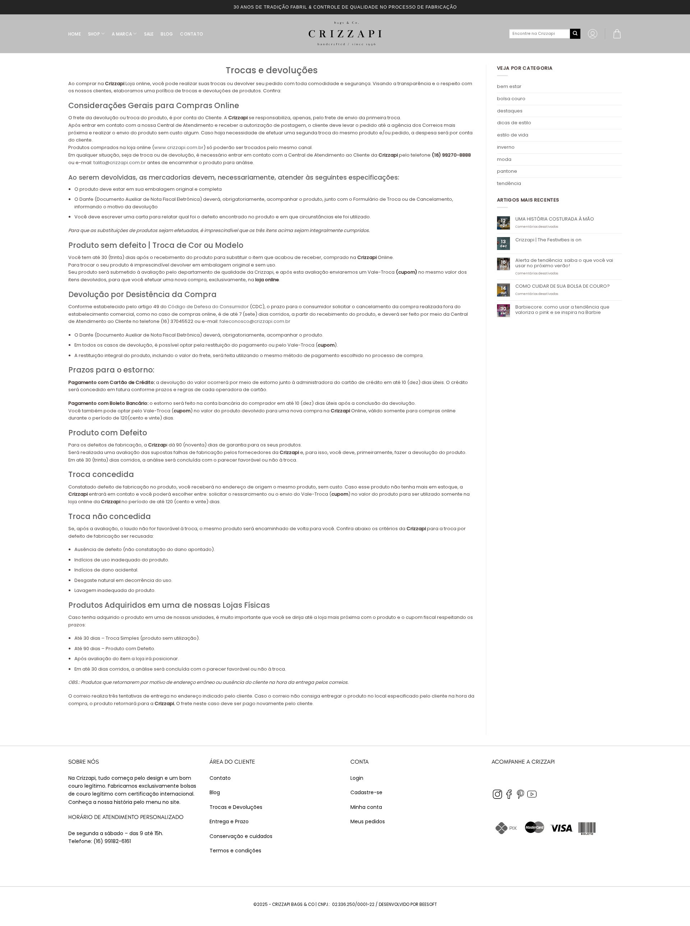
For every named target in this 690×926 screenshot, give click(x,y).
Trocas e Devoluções (236, 807)
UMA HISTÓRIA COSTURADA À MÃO (554, 219)
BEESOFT (428, 904)
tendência (509, 183)
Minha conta (366, 807)
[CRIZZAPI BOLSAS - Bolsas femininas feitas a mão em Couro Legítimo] (345, 33)
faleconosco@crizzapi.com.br (254, 321)
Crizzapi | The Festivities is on (548, 240)
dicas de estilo (514, 122)
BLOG (167, 34)
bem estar (509, 86)
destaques (510, 110)
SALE (149, 34)
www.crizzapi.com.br (178, 147)
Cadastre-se (366, 792)
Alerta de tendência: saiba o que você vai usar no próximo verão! (564, 263)
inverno (506, 147)
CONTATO (191, 34)
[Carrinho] (617, 34)
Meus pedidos (367, 821)
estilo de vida (512, 134)
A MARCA (122, 34)
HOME (74, 34)
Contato (220, 778)
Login (356, 778)
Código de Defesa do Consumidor (208, 306)
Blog (215, 792)
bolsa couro (511, 98)
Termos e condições (235, 850)
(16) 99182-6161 (112, 841)
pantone (507, 171)
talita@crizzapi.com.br (119, 162)
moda (504, 159)
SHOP (94, 34)
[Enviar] (575, 34)
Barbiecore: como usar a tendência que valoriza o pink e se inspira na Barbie (562, 309)
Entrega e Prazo (229, 821)
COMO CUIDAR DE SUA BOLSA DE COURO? (562, 286)
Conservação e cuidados (241, 836)
